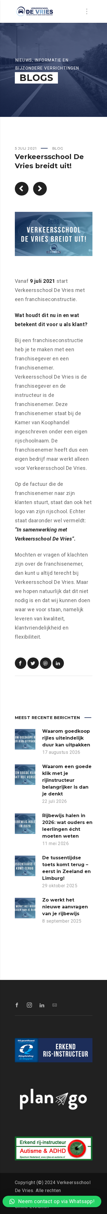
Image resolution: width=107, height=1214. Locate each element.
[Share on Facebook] (20, 663)
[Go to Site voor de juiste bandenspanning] (22, 189)
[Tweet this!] (33, 663)
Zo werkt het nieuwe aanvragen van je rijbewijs (65, 906)
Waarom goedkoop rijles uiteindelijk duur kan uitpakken (66, 738)
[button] (52, 1201)
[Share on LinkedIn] (58, 663)
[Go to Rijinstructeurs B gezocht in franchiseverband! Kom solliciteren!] (40, 189)
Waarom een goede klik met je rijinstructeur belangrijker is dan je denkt (67, 780)
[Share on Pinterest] (45, 663)
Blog (57, 148)
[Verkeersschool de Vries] (35, 11)
